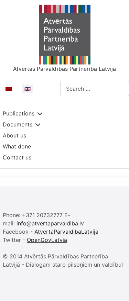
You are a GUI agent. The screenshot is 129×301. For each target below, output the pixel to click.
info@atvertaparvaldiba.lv (50, 223)
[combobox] (94, 88)
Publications (18, 113)
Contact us (17, 157)
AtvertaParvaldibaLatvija (66, 231)
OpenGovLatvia (47, 239)
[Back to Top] (116, 288)
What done (17, 146)
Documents (17, 124)
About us (14, 135)
